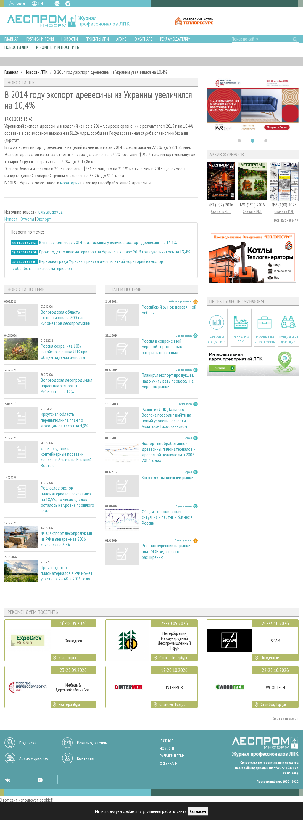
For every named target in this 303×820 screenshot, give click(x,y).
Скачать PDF (221, 211)
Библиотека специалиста (216, 339)
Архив (121, 39)
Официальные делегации (288, 339)
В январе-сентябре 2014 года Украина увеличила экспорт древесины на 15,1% (108, 242)
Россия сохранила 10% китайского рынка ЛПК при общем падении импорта (64, 351)
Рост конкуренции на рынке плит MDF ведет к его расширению (166, 551)
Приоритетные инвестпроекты (265, 339)
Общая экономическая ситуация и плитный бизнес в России (167, 517)
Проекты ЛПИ (97, 39)
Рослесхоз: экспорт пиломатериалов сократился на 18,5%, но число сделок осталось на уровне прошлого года (67, 499)
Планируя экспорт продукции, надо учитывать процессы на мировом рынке (168, 380)
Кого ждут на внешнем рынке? (168, 477)
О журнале (143, 39)
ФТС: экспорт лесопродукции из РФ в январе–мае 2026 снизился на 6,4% (66, 538)
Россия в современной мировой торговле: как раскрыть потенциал (162, 346)
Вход (20, 4)
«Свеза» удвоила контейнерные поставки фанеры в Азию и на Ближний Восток (66, 457)
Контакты (85, 758)
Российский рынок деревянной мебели (169, 309)
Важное (166, 741)
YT (40, 780)
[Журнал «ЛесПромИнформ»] (72, 21)
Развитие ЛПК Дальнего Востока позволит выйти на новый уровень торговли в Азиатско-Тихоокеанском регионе (166, 418)
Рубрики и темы (40, 39)
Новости (69, 39)
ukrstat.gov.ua (50, 212)
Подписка (27, 743)
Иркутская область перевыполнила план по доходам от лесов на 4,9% (64, 419)
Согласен (198, 811)
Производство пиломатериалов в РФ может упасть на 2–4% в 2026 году (67, 573)
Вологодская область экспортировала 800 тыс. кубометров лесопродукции (65, 317)
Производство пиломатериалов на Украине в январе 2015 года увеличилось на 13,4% (114, 252)
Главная (11, 39)
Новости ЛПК (16, 47)
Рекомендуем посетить (57, 47)
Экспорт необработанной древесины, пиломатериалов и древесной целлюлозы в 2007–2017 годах (169, 452)
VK (57, 3)
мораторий (70, 183)
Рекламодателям (175, 39)
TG (67, 3)
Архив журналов (33, 758)
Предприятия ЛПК (240, 339)
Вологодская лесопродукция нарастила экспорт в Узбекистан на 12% (66, 385)
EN (40, 4)
